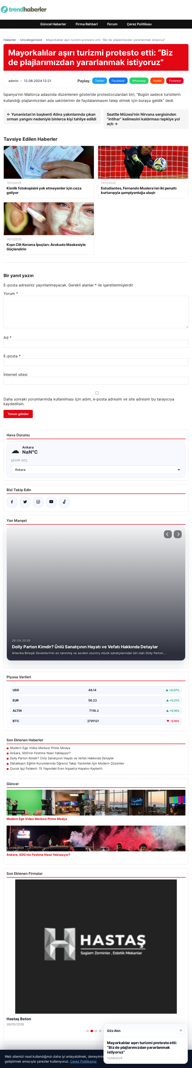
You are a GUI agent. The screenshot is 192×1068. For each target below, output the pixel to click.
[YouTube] (51, 502)
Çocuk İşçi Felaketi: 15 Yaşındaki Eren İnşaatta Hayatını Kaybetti (56, 768)
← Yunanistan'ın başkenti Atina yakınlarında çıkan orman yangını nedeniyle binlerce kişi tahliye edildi (51, 116)
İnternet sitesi (15, 374)
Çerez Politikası (139, 24)
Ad (7, 337)
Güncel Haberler (53, 24)
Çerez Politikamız (83, 1061)
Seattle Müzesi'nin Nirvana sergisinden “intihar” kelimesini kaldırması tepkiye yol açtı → (143, 119)
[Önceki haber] (168, 534)
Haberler (10, 40)
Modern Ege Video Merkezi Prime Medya (40, 748)
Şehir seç (19, 460)
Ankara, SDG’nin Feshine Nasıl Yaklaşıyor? (40, 753)
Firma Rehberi (87, 24)
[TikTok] (64, 502)
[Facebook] (12, 502)
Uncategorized (31, 40)
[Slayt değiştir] (87, 1031)
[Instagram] (38, 502)
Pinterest (175, 80)
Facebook (118, 80)
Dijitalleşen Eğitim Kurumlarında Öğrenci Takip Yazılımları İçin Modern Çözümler (67, 763)
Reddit (157, 80)
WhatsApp (139, 80)
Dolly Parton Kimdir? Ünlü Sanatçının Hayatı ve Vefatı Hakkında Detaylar (62, 758)
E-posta (12, 356)
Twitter (99, 80)
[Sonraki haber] (178, 534)
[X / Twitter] (25, 502)
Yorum (11, 293)
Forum (112, 24)
